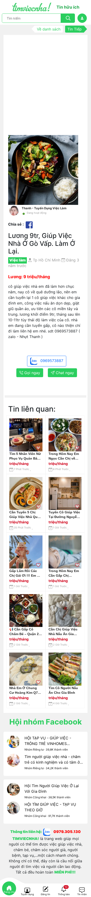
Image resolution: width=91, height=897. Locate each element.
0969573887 (51, 360)
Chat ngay (64, 372)
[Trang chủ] (9, 888)
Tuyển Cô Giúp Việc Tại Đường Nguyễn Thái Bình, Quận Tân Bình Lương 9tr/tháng (65, 514)
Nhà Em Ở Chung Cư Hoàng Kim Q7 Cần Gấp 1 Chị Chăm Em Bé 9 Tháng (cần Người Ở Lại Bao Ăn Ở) (25, 690)
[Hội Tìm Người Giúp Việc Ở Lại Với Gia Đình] (13, 792)
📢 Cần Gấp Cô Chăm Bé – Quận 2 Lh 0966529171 (24, 631)
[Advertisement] (45, 87)
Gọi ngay (31, 372)
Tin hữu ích (67, 7)
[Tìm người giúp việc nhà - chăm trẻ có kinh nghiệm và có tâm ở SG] (13, 763)
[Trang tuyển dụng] (27, 890)
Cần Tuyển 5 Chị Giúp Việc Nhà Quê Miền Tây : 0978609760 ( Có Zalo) (24, 514)
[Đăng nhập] (82, 18)
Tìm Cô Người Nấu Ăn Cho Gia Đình (63, 690)
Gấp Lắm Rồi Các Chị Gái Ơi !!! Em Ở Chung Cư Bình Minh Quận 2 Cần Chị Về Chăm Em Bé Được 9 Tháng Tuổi (25, 573)
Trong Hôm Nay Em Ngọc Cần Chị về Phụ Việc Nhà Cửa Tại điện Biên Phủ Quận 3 (64, 456)
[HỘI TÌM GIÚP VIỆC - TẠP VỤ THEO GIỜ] (13, 811)
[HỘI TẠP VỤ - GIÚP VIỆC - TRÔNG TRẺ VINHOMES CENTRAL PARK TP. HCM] (13, 744)
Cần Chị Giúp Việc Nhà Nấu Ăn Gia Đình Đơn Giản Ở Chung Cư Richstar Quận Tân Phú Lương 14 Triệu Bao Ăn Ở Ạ (64, 631)
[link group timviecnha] (48, 831)
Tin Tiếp (74, 29)
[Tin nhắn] (81, 890)
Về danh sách (48, 29)
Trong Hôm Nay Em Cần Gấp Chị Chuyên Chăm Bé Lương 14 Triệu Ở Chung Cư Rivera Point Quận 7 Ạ (64, 573)
